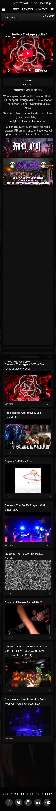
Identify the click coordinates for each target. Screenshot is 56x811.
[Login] (49, 3)
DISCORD (48, 15)
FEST (16, 9)
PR (52, 9)
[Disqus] (27, 227)
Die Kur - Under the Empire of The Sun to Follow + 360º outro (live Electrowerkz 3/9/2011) (26, 650)
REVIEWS (27, 9)
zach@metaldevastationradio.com (27, 121)
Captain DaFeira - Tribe (18, 461)
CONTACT (41, 9)
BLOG (34, 3)
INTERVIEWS (20, 3)
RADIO (44, 3)
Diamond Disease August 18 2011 (25, 602)
